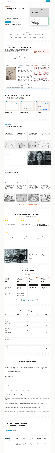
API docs (17, 445)
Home (17, 439)
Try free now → (9, 430)
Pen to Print (38, 439)
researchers (11, 175)
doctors (9, 175)
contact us (32, 300)
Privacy (45, 439)
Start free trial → (8, 22)
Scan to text (24, 445)
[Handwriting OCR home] (8, 1)
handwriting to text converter (38, 368)
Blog (17, 443)
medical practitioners (30, 204)
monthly (26, 274)
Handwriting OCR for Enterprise (26, 300)
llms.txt (45, 444)
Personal (31, 445)
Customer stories (18, 444)
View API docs (14, 430)
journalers (17, 175)
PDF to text (24, 443)
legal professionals (24, 204)
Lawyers (6, 175)
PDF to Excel (24, 444)
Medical (31, 443)
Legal (31, 444)
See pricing (13, 22)
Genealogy (31, 439)
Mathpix (38, 443)
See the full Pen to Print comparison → (28, 87)
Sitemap (45, 443)
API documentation (36, 403)
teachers (15, 175)
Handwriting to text (25, 439)
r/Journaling (13, 87)
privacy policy (45, 398)
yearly (29, 274)
